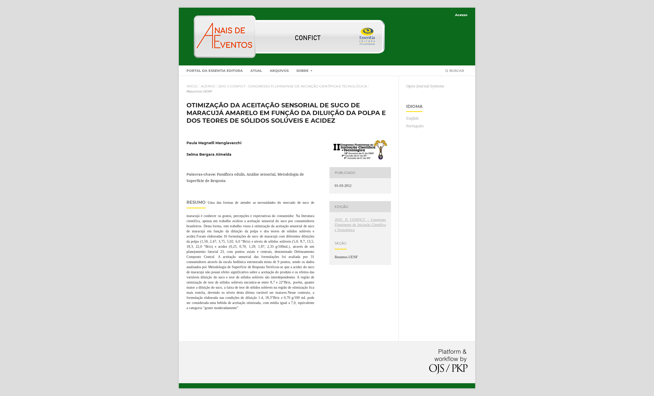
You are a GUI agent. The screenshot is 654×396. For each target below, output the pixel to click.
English (412, 118)
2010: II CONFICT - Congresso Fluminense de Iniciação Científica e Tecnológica (292, 86)
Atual (256, 71)
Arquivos (279, 71)
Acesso (461, 15)
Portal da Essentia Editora (214, 71)
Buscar (456, 71)
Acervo (208, 86)
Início (191, 86)
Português (415, 125)
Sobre (303, 71)
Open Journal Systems (425, 86)
